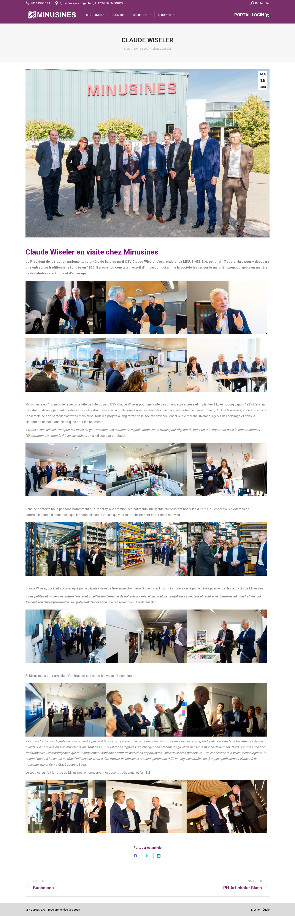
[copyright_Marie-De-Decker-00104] (146, 710)
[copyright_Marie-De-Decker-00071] (227, 636)
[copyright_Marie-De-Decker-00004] (227, 307)
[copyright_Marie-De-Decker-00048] (65, 549)
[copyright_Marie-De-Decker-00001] (65, 307)
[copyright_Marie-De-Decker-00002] (146, 307)
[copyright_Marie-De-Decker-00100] (65, 710)
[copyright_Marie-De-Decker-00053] (146, 549)
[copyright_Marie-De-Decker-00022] (227, 365)
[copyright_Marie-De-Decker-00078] (227, 806)
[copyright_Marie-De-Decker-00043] (227, 469)
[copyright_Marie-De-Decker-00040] (146, 469)
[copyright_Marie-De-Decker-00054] (227, 549)
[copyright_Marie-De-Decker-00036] (65, 469)
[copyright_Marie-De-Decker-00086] (65, 806)
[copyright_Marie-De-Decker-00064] (65, 636)
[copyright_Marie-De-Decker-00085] (146, 806)
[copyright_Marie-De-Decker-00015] (146, 365)
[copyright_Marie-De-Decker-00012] (65, 365)
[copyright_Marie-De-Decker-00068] (146, 636)
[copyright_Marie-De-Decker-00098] (227, 710)
